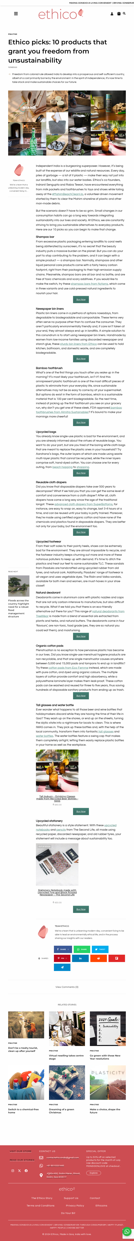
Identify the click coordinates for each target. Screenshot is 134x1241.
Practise (12, 34)
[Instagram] (13, 1171)
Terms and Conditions (41, 1205)
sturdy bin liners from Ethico (78, 344)
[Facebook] (26, 1171)
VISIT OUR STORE (21, 1151)
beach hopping (62, 467)
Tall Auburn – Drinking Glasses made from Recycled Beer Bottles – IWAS (57, 798)
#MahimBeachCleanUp (67, 194)
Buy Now (80, 299)
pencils (61, 829)
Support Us (71, 1198)
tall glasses (106, 731)
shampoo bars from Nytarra (89, 283)
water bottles (44, 735)
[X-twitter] (19, 1171)
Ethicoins (101, 1205)
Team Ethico (19, 180)
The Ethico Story (41, 1198)
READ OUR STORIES (22, 1160)
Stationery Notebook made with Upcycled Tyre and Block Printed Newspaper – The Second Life (57, 892)
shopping (83, 467)
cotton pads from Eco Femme (68, 667)
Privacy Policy (75, 1205)
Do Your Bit (68, 1213)
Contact (95, 1198)
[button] (16, 13)
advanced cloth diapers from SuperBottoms (83, 504)
